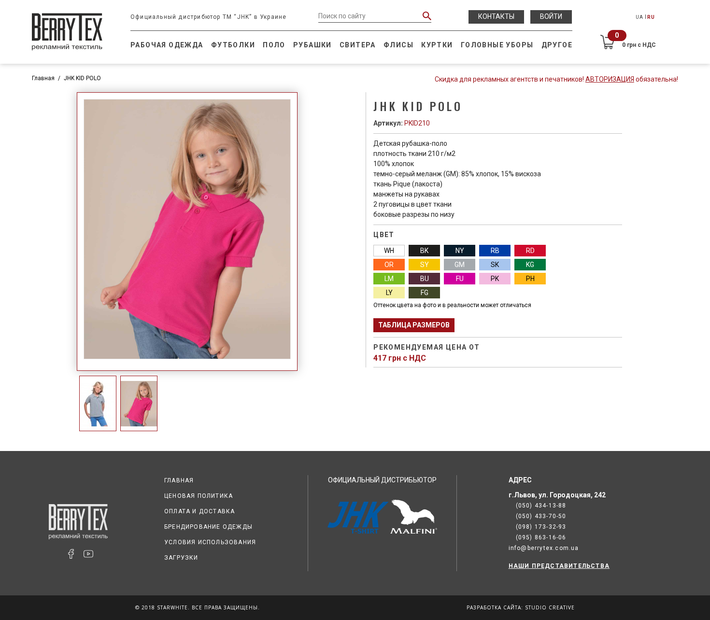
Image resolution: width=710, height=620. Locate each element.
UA (639, 17)
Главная (43, 78)
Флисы (398, 45)
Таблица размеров (414, 325)
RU (651, 17)
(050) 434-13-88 (541, 505)
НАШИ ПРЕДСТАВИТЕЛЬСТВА (559, 566)
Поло (274, 45)
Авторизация (609, 79)
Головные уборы (497, 45)
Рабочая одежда (166, 45)
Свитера (358, 45)
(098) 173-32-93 (541, 526)
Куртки (437, 45)
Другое (556, 45)
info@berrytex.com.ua (544, 548)
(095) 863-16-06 (541, 537)
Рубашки (312, 45)
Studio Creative (550, 607)
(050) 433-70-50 (541, 516)
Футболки (233, 45)
